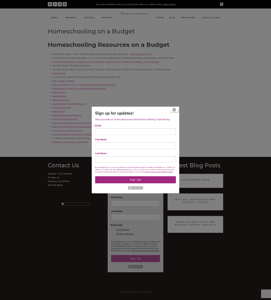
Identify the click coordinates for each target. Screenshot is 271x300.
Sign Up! (135, 179)
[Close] (174, 109)
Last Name (101, 153)
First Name (101, 139)
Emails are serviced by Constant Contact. (158, 172)
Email (98, 125)
